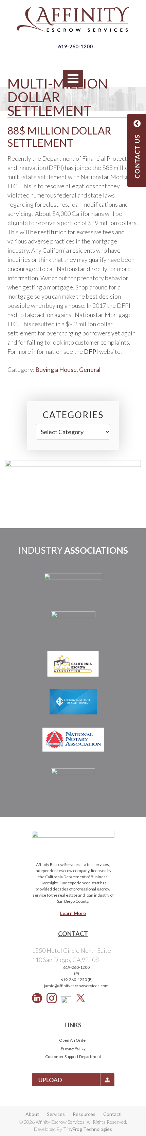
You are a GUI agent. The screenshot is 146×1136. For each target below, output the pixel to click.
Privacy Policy (73, 1048)
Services (56, 1114)
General (90, 369)
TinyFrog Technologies (87, 1129)
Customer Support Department (73, 1056)
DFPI (91, 351)
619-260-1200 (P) (76, 970)
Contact (112, 1114)
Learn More (73, 913)
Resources (84, 1114)
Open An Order (73, 1040)
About (32, 1114)
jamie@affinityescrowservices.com (76, 985)
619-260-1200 (75, 46)
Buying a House (56, 369)
